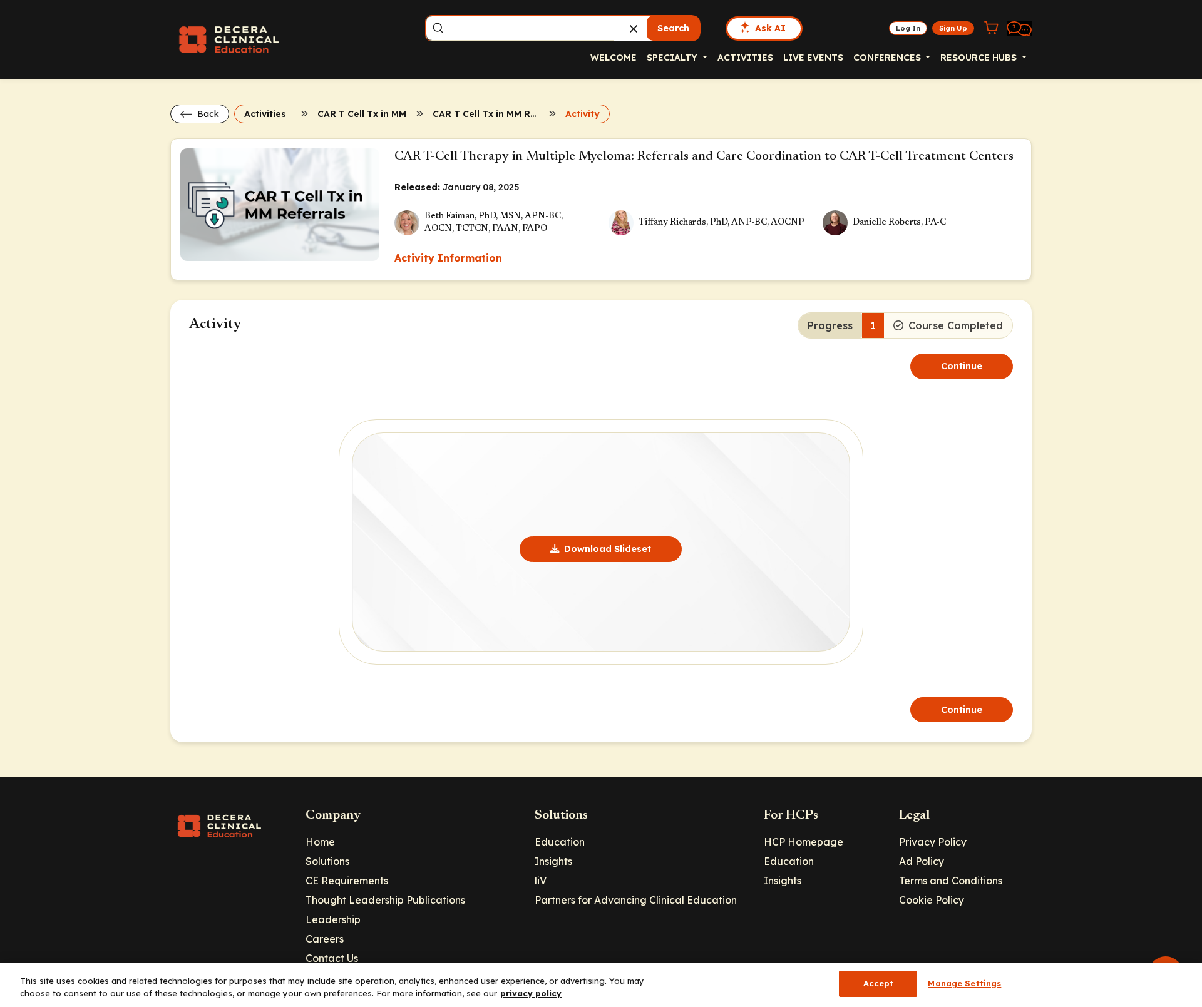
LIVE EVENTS (813, 57)
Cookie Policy (931, 900)
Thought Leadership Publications (385, 900)
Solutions (327, 861)
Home (320, 842)
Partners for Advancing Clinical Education (636, 900)
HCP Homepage (803, 842)
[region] (601, 985)
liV (541, 880)
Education (560, 842)
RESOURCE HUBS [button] (979, 57)
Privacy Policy (933, 842)
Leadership (333, 919)
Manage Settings (964, 983)
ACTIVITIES (745, 57)
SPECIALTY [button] (673, 57)
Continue (961, 366)
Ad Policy (921, 861)
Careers (325, 939)
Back (207, 114)
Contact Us (332, 958)
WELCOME (613, 57)
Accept (878, 983)
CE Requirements (347, 880)
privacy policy (531, 993)
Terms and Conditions (950, 880)
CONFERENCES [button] (888, 57)
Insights (553, 861)
